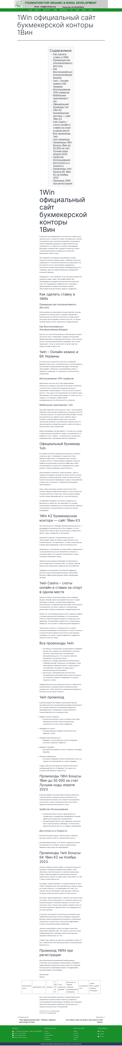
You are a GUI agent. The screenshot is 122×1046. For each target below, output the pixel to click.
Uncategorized (52, 1013)
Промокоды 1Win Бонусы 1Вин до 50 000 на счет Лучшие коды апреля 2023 (62, 148)
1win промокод (61, 139)
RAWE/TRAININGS (63, 10)
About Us (37, 10)
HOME (30, 10)
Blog (71, 10)
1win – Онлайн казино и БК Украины (61, 83)
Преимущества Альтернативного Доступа (62, 63)
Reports (84, 10)
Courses (55, 10)
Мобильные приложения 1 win (61, 98)
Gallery (77, 10)
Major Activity (46, 10)
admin (57, 1011)
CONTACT (91, 10)
